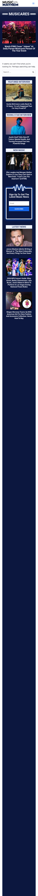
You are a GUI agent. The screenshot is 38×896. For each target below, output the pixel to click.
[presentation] (19, 93)
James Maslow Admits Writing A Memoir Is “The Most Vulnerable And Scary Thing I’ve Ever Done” (19, 251)
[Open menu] (33, 3)
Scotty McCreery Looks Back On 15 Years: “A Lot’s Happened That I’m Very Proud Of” (19, 106)
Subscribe (19, 209)
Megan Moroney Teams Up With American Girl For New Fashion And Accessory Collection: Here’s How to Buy (19, 315)
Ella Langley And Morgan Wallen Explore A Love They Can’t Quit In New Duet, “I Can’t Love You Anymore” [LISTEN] (19, 175)
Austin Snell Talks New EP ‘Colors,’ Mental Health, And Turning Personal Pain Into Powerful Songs (19, 140)
